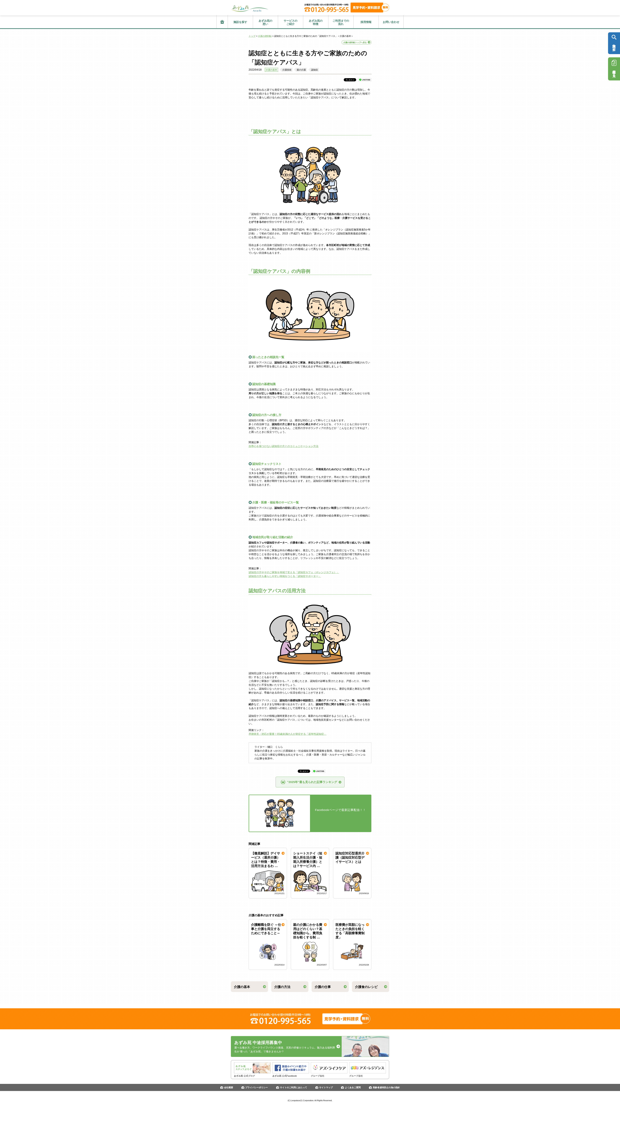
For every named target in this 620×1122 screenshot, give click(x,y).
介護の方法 (282, 987)
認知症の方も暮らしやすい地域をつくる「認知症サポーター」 (285, 576)
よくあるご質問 (353, 1087)
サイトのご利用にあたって (293, 1087)
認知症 (314, 69)
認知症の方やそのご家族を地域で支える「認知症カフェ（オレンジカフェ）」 (294, 572)
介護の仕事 (323, 987)
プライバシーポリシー (256, 1087)
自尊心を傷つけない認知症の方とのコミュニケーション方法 (283, 446)
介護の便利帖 (265, 36)
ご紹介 (290, 22)
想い (265, 22)
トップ (252, 36)
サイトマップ (326, 1087)
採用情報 (366, 22)
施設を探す (240, 22)
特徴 (316, 22)
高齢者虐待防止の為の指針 (386, 1087)
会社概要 (228, 1087)
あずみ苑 (249, 8)
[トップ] (222, 21)
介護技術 (286, 69)
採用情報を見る (614, 72)
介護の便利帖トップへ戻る (355, 42)
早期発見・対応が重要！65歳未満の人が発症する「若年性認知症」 (287, 734)
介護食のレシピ (366, 987)
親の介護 (301, 69)
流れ (341, 22)
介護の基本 (271, 69)
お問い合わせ (391, 22)
